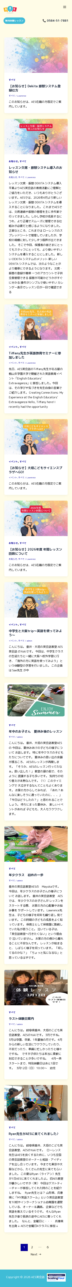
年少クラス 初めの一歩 (26, 875)
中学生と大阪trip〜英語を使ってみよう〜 (35, 633)
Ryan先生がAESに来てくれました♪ (33, 1133)
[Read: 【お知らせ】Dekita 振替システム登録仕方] (35, 55)
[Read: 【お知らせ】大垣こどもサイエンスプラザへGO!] (35, 436)
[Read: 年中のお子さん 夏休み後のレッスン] (35, 700)
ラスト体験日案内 (21, 1018)
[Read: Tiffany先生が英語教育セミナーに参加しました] (35, 322)
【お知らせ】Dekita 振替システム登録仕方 (35, 88)
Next (36, 1254)
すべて (12, 79)
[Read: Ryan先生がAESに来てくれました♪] (35, 1102)
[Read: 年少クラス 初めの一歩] (35, 844)
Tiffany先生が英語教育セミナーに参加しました (35, 355)
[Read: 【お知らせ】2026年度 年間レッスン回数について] (35, 518)
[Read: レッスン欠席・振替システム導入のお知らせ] (35, 136)
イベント (13, 346)
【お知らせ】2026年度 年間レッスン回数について (35, 551)
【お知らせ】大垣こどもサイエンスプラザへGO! (35, 470)
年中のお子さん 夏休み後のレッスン (35, 731)
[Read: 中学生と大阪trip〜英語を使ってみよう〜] (35, 600)
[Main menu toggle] (65, 7)
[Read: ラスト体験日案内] (35, 987)
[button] (13, 20)
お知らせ (13, 161)
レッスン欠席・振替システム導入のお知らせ (35, 169)
